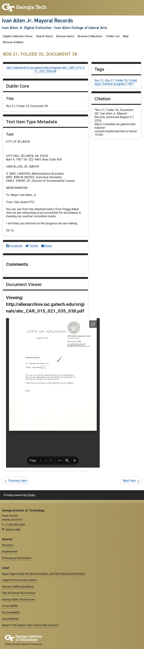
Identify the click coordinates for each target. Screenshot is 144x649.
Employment (9, 551)
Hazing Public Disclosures (18, 599)
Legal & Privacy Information (19, 580)
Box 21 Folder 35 (116, 80)
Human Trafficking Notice (18, 586)
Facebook (16, 246)
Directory (7, 545)
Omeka (31, 495)
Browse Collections (90, 36)
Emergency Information (16, 558)
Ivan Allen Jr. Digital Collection (27, 27)
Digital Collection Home (18, 36)
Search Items (44, 36)
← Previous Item (15, 480)
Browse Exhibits (13, 42)
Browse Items (65, 36)
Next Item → (131, 480)
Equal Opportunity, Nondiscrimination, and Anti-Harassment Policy (43, 573)
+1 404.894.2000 (15, 524)
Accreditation (10, 618)
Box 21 (99, 80)
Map (126, 36)
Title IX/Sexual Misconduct (18, 592)
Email (48, 246)
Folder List (112, 36)
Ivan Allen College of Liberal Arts (80, 27)
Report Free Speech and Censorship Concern (30, 625)
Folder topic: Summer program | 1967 (115, 82)
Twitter (33, 246)
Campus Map (12, 529)
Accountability (11, 612)
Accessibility (10, 605)
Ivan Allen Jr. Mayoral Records (37, 20)
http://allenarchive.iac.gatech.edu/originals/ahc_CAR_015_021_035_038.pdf (45, 69)
